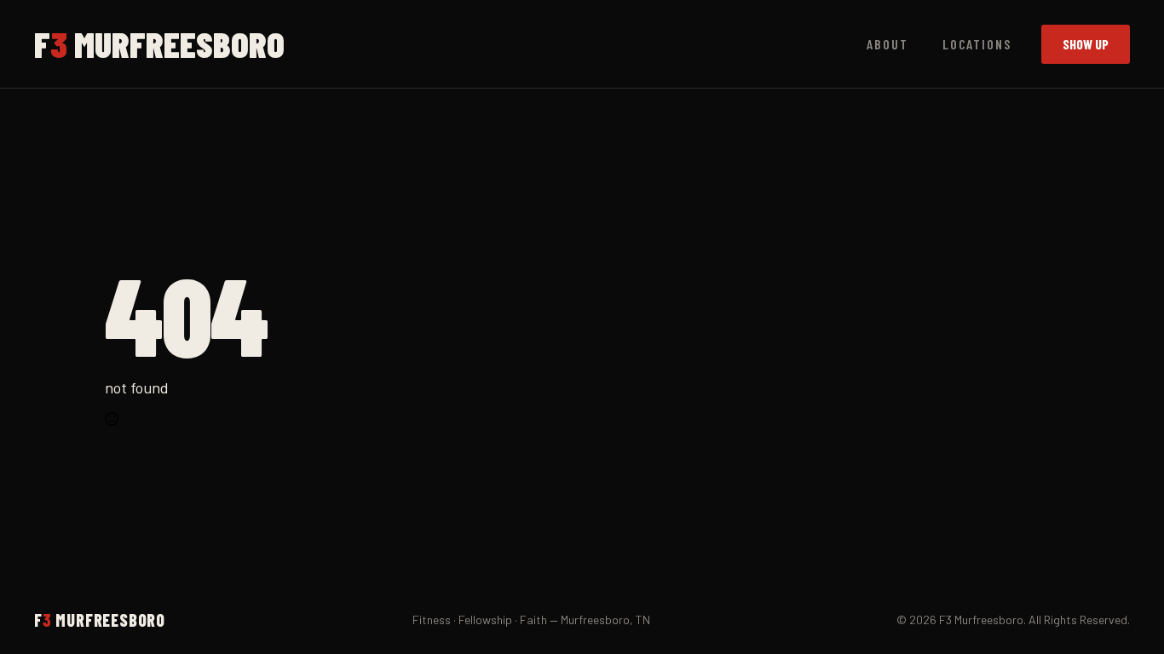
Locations (976, 44)
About (887, 44)
